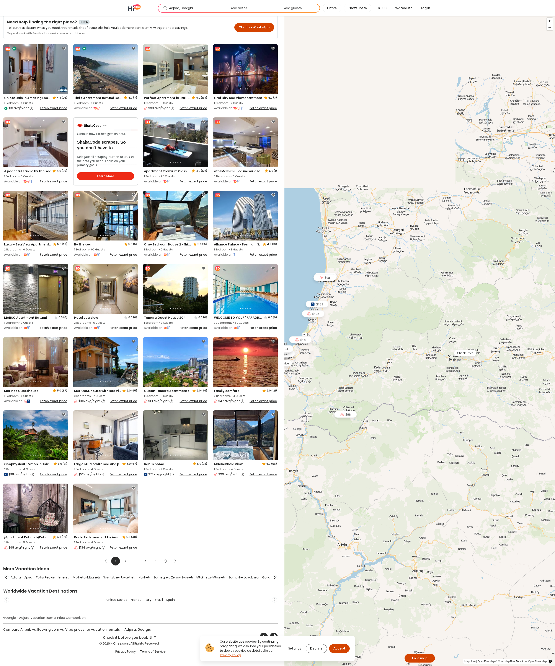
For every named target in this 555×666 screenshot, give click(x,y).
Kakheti (144, 577)
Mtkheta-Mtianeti (86, 577)
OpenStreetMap (537, 661)
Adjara (16, 577)
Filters (332, 8)
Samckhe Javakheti (244, 577)
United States (116, 600)
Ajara (28, 577)
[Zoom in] (550, 21)
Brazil (159, 600)
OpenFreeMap (486, 661)
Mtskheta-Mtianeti (210, 577)
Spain (170, 600)
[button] (382, 8)
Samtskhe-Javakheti (119, 577)
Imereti (64, 577)
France (136, 600)
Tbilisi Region (45, 577)
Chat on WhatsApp (254, 27)
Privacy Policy (125, 651)
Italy (148, 600)
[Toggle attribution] (550, 661)
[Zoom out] (550, 27)
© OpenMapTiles (505, 661)
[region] (419, 341)
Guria (266, 577)
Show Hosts (357, 8)
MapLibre (470, 661)
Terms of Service (153, 651)
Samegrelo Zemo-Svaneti (173, 577)
